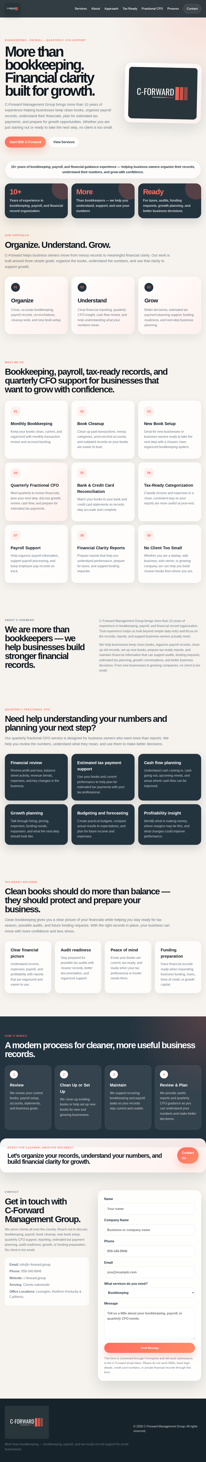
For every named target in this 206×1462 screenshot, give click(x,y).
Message (111, 1303)
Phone (109, 1241)
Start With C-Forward (25, 142)
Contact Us (188, 1155)
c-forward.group (35, 1278)
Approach (111, 8)
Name (108, 1199)
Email (108, 1262)
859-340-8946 (31, 1271)
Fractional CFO (152, 8)
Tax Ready (130, 8)
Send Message (150, 1347)
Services (81, 8)
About (95, 8)
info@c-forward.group (35, 1264)
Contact (192, 8)
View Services (64, 142)
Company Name (116, 1220)
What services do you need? (126, 1283)
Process (173, 8)
